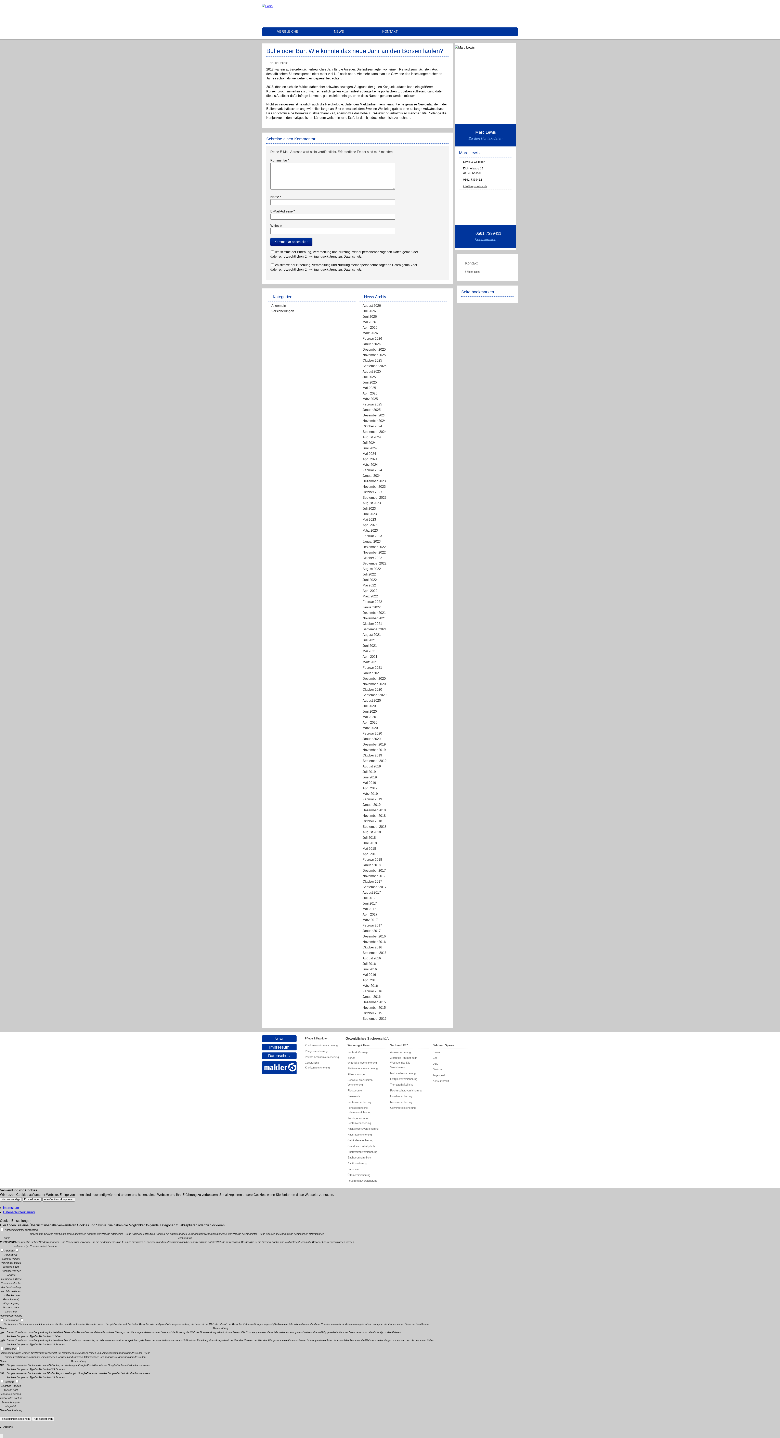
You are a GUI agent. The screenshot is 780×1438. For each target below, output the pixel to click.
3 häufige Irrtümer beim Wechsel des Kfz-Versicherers (403, 1062)
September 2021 (375, 629)
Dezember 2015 (374, 1002)
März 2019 (370, 793)
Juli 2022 (369, 574)
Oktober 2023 (372, 492)
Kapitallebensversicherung (363, 1128)
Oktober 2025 (372, 360)
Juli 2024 (369, 442)
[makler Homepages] (279, 1067)
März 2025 (370, 399)
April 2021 (370, 656)
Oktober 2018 (372, 821)
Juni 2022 (370, 580)
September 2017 (375, 887)
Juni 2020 (370, 711)
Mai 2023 (369, 519)
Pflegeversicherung (316, 1051)
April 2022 (370, 591)
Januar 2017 (372, 931)
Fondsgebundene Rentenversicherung (359, 1121)
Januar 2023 (372, 541)
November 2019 (374, 750)
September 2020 (375, 695)
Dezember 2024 (374, 415)
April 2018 (370, 854)
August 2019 (372, 766)
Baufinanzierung (357, 1163)
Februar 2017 (372, 925)
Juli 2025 (369, 377)
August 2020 (372, 700)
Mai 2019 (369, 783)
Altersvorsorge (356, 1074)
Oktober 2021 (372, 623)
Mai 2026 (369, 322)
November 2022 (374, 552)
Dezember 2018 (374, 810)
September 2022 (375, 563)
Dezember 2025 (374, 349)
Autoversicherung (400, 1052)
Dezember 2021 (374, 612)
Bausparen (354, 1169)
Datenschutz (352, 256)
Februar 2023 (372, 536)
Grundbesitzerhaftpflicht (362, 1146)
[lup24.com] (267, 6)
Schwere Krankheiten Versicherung (360, 1082)
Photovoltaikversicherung (362, 1151)
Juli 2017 (369, 898)
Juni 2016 (370, 969)
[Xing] (517, 13)
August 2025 (372, 371)
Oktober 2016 (372, 947)
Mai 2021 (369, 651)
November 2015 (374, 1007)
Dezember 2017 (374, 870)
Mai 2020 (369, 717)
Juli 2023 (369, 508)
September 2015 (375, 1018)
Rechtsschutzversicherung (405, 1090)
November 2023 (374, 486)
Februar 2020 (372, 733)
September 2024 (375, 431)
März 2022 (370, 596)
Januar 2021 (372, 673)
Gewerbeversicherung (403, 1107)
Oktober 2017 (372, 881)
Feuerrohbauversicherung (362, 1180)
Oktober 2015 (372, 1013)
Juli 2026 (369, 311)
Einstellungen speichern (16, 1418)
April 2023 (370, 525)
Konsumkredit (441, 1081)
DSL (435, 1063)
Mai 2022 (369, 585)
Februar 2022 (372, 602)
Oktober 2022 (372, 558)
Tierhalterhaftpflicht (401, 1084)
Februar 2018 (372, 859)
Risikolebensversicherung (363, 1068)
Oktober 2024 (372, 426)
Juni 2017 (370, 903)
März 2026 (370, 333)
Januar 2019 (372, 804)
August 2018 (372, 832)
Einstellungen (32, 1199)
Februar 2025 (372, 404)
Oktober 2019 (372, 755)
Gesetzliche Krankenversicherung (317, 1065)
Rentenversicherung (359, 1102)
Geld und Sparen (443, 1045)
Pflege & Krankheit (316, 1038)
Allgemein (278, 305)
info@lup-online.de (475, 186)
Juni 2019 (370, 777)
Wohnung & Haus (358, 1045)
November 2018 (374, 815)
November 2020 (374, 684)
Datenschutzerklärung (19, 1212)
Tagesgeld (439, 1075)
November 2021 (374, 618)
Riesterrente (355, 1090)
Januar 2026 (372, 344)
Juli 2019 (369, 772)
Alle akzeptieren (43, 1418)
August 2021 (372, 634)
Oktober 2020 (372, 689)
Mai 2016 (369, 974)
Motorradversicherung (403, 1073)
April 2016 (370, 980)
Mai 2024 (369, 453)
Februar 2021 (372, 667)
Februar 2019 (372, 799)
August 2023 (372, 503)
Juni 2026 (370, 316)
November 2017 (374, 876)
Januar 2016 (372, 996)
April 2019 (370, 788)
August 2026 (372, 305)
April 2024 (370, 459)
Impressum (279, 1047)
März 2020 (370, 728)
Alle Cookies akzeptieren (58, 1199)
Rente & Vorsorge (358, 1052)
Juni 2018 (370, 843)
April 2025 (370, 393)
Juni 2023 (370, 514)
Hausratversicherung (360, 1134)
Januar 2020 (372, 739)
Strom (436, 1052)
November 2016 (374, 942)
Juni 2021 (370, 645)
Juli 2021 (369, 640)
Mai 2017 (369, 909)
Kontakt (390, 31)
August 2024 (372, 437)
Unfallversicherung (401, 1096)
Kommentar (279, 160)
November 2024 (374, 421)
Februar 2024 (372, 470)
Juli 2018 (369, 837)
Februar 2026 (372, 338)
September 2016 (375, 953)
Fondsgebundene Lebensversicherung (359, 1110)
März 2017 (370, 920)
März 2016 (370, 985)
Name (275, 197)
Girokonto (438, 1069)
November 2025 (374, 355)
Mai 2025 (369, 388)
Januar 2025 (372, 410)
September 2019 (375, 761)
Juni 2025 (370, 382)
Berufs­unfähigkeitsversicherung (362, 1060)
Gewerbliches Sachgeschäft (367, 1038)
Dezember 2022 (374, 547)
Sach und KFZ (399, 1045)
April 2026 (370, 327)
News (339, 31)
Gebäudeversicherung (360, 1140)
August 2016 (372, 958)
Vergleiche (287, 31)
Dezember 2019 (374, 744)
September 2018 (375, 826)
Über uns (472, 272)
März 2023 (370, 530)
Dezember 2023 (374, 481)
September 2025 (375, 366)
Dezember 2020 (374, 678)
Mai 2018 (369, 848)
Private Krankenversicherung (322, 1057)
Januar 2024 (372, 475)
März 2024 (370, 464)
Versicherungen (282, 311)
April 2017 (370, 914)
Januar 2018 (372, 865)
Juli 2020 (369, 706)
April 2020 (370, 722)
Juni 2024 (370, 448)
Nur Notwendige (11, 1199)
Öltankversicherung (359, 1175)
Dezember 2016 (374, 936)
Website (276, 226)
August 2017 (372, 892)
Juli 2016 (369, 964)
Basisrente (354, 1096)
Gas (435, 1057)
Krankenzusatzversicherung (321, 1045)
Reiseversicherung (401, 1102)
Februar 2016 (372, 991)
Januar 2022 (372, 607)
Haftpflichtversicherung (403, 1078)
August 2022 (372, 569)
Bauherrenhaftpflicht (359, 1157)
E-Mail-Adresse (282, 211)
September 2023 (375, 497)
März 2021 (370, 662)
